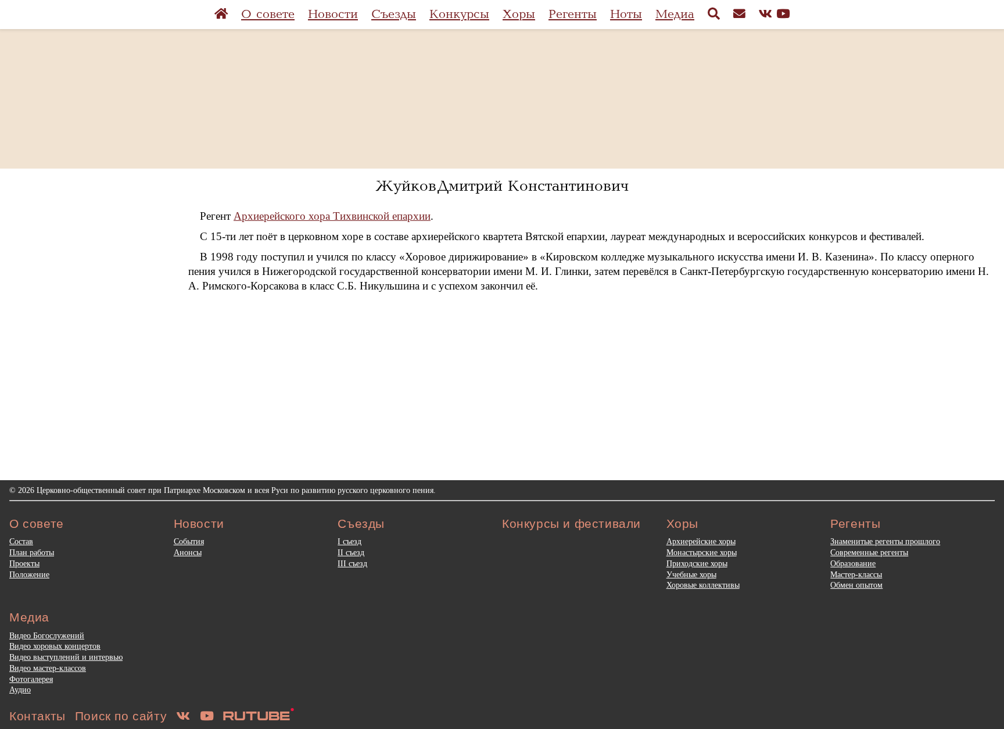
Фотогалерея (31, 679)
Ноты (626, 14)
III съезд (352, 563)
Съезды (393, 14)
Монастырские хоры (701, 552)
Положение (29, 574)
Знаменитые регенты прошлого (885, 541)
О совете (268, 14)
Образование (853, 563)
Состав (21, 541)
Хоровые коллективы (703, 584)
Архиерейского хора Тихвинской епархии (332, 216)
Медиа (674, 14)
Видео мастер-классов (47, 668)
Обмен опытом (856, 584)
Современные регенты (869, 552)
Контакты (37, 716)
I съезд (349, 541)
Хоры (519, 14)
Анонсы (188, 552)
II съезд (351, 552)
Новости (333, 14)
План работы (31, 552)
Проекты (24, 563)
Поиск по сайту (121, 716)
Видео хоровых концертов (55, 646)
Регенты (572, 14)
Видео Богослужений (46, 635)
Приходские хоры (696, 563)
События (189, 541)
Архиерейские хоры (701, 541)
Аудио (20, 689)
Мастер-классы (856, 574)
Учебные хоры (691, 574)
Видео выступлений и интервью (66, 657)
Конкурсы (459, 14)
